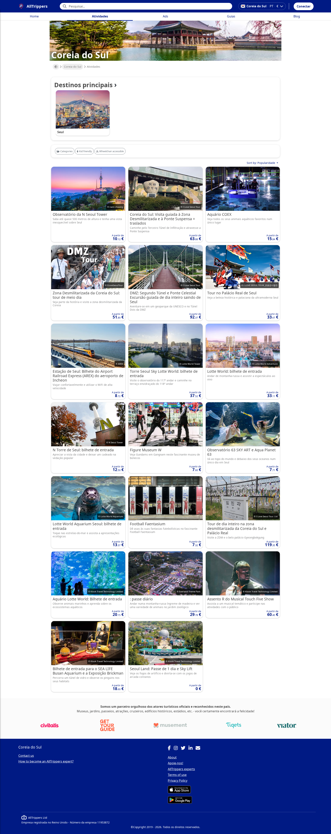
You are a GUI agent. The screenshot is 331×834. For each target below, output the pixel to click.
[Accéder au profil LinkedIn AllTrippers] (192, 748)
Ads (165, 16)
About (172, 757)
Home (34, 16)
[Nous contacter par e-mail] (199, 748)
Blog (296, 16)
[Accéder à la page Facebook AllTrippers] (171, 748)
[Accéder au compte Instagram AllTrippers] (177, 748)
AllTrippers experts (181, 769)
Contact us (26, 756)
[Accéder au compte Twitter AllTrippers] (184, 748)
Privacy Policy (177, 780)
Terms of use (177, 775)
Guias (231, 16)
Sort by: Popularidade (261, 163)
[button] (304, 6)
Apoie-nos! (175, 763)
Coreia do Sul (72, 66)
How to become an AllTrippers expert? (46, 761)
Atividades (100, 16)
